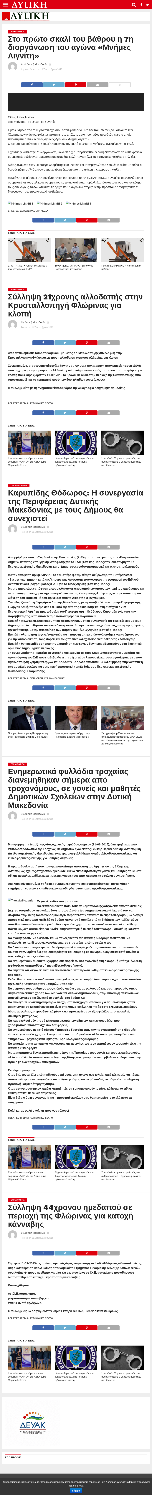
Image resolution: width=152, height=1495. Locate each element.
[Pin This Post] (75, 83)
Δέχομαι (76, 1490)
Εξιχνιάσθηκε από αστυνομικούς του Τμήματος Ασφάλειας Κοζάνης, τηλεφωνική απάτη (74, 461)
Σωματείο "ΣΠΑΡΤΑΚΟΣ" (34, 210)
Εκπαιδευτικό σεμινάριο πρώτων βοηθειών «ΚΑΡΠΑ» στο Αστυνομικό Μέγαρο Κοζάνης (27, 461)
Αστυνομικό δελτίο (41, 403)
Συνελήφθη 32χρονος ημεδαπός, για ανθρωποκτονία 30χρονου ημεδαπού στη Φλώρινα (121, 461)
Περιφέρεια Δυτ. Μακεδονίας (47, 678)
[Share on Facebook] (32, 83)
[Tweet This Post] (54, 83)
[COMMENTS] (120, 83)
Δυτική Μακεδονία (37, 64)
